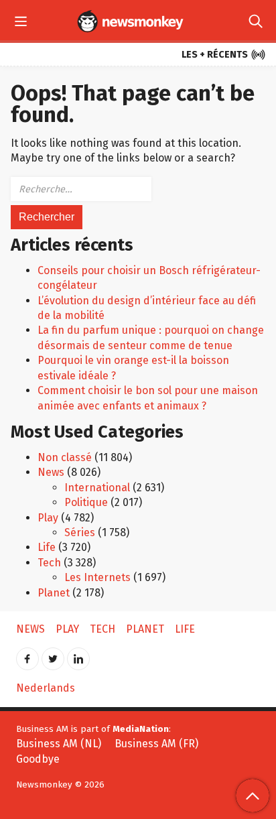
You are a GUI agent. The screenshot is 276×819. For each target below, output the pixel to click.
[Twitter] (53, 654)
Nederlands (45, 688)
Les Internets (97, 577)
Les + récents (224, 55)
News (51, 472)
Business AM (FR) (156, 743)
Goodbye (38, 759)
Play (48, 517)
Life (47, 547)
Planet (54, 592)
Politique (86, 502)
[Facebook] (27, 654)
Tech (49, 562)
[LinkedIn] (78, 654)
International (97, 487)
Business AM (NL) (58, 743)
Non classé (65, 457)
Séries (79, 532)
